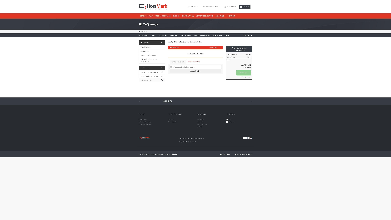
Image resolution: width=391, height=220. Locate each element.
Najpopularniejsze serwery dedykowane (149, 60)
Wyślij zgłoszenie (202, 124)
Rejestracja (200, 119)
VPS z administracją (163, 16)
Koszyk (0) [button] (246, 7)
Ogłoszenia (162, 35)
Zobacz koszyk (146, 80)
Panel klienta (231, 7)
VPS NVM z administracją (148, 55)
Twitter (231, 119)
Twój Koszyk (144, 31)
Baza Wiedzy (174, 35)
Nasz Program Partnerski (202, 35)
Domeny (176, 16)
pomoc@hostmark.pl (213, 7)
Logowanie (200, 122)
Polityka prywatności (244, 154)
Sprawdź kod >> (195, 71)
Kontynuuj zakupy (245, 77)
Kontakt (231, 16)
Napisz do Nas (217, 35)
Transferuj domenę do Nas (150, 76)
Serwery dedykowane (204, 16)
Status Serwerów (186, 35)
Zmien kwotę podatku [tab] (194, 61)
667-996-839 (194, 7)
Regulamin (226, 154)
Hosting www (145, 51)
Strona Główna (143, 35)
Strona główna (146, 16)
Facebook (232, 122)
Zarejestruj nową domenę (149, 72)
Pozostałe (219, 16)
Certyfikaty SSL (188, 16)
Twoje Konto (247, 35)
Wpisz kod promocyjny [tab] (178, 61)
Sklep (153, 35)
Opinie (227, 35)
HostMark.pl (159, 154)
